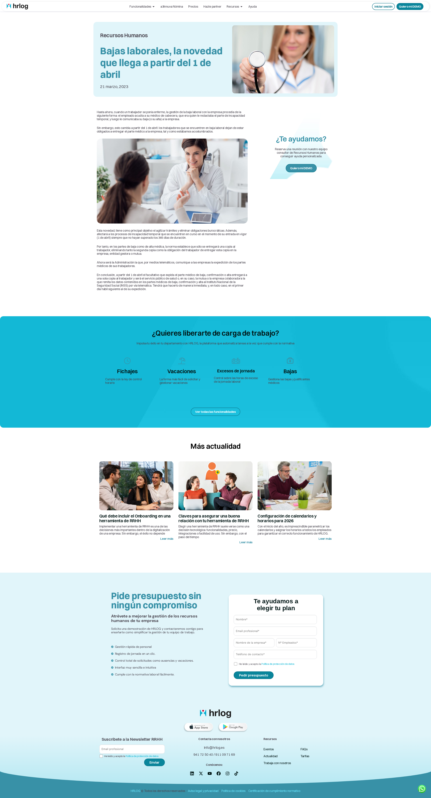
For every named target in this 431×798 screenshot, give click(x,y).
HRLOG (135, 791)
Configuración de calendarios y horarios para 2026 (287, 518)
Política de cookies (233, 791)
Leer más (166, 538)
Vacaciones (181, 371)
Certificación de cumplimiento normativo (274, 791)
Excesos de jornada (236, 370)
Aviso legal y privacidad (203, 791)
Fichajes (127, 371)
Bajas (290, 371)
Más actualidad (215, 446)
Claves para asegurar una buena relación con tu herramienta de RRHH (213, 518)
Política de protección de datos (277, 664)
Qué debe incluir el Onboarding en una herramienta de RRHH (135, 518)
